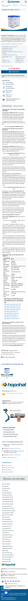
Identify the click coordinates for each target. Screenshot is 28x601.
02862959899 (11, 454)
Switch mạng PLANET (6, 541)
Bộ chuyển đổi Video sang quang (8, 510)
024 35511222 (18, 448)
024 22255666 (11, 448)
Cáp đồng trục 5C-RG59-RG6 (7, 530)
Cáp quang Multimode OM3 (7, 501)
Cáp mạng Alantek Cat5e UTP (11, 313)
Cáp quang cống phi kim (7, 492)
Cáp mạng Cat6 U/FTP (6, 528)
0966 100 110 (9, 95)
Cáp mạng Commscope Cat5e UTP (12, 304)
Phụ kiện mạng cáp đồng (7, 537)
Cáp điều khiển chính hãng (7, 534)
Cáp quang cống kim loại (7, 495)
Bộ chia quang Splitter (6, 519)
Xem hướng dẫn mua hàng (7, 66)
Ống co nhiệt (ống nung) (7, 552)
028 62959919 (9, 86)
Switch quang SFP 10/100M (7, 512)
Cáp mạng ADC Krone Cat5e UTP (12, 318)
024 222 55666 (9, 82)
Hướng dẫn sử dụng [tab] (18, 106)
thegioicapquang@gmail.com (13, 99)
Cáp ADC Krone (13, 391)
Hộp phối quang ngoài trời (7, 548)
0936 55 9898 (9, 91)
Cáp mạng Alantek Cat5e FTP (11, 315)
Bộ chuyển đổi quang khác (7, 521)
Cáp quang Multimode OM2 (7, 499)
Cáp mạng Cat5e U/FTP (6, 526)
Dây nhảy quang (5, 486)
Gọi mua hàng (15, 72)
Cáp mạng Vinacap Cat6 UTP (11, 311)
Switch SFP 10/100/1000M (7, 515)
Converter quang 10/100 (7, 506)
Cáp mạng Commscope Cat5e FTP (12, 306)
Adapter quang (5, 550)
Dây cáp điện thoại (6, 532)
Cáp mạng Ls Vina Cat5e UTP (11, 317)
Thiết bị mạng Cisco (6, 539)
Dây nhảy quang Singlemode (8, 554)
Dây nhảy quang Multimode (7, 557)
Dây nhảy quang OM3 (6, 559)
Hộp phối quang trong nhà (7, 546)
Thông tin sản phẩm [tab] (6, 106)
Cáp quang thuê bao (6, 488)
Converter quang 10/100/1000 (8, 508)
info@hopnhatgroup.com (12, 457)
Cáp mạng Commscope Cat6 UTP (12, 308)
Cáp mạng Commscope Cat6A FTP (12, 309)
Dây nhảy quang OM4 (6, 561)
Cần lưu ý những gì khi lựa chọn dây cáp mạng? (14, 393)
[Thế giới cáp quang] (14, 2)
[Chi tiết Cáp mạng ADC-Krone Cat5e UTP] (7, 371)
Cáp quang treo (5, 490)
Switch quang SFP (5, 517)
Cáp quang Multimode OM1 (7, 497)
